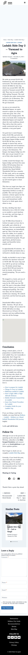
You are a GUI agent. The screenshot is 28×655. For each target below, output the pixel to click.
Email (4, 590)
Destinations (14, 618)
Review (14, 626)
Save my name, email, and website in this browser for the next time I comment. (15, 602)
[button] (9, 479)
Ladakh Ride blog (11, 42)
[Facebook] (9, 637)
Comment (5, 557)
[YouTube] (19, 637)
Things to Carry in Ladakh (14, 389)
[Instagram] (15, 637)
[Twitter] (12, 637)
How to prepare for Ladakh (14, 387)
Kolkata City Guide (14, 621)
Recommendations (14, 624)
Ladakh (20, 42)
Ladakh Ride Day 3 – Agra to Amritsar (21, 496)
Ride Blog (14, 629)
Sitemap (14, 645)
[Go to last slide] (8, 527)
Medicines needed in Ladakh (14, 391)
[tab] (10, 541)
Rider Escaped (8, 56)
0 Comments (14, 58)
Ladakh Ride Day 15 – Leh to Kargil (13, 529)
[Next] (19, 527)
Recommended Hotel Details (7, 495)
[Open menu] (24, 2)
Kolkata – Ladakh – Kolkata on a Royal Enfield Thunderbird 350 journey (13, 417)
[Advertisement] (14, 20)
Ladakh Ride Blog (14, 453)
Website (4, 597)
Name (4, 582)
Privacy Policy (14, 642)
